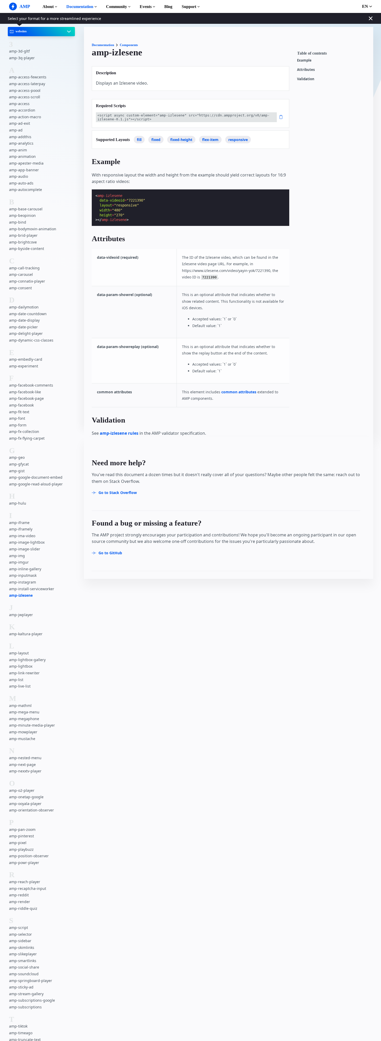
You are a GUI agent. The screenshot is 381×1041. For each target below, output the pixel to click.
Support (189, 6)
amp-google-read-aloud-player (36, 484)
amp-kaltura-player (26, 633)
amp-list (16, 679)
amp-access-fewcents (27, 77)
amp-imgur (19, 562)
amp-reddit (19, 894)
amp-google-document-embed (35, 477)
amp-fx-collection (24, 431)
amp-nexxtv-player (25, 771)
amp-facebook (21, 405)
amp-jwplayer (21, 614)
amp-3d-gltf (19, 51)
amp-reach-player (24, 881)
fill (139, 139)
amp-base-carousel (26, 208)
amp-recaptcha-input (27, 888)
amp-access (19, 103)
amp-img (17, 555)
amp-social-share (24, 967)
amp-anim (18, 149)
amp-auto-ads (21, 183)
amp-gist (17, 470)
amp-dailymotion (24, 307)
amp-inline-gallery (25, 568)
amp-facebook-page (26, 398)
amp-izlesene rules (119, 433)
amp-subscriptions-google (32, 1000)
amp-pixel (17, 842)
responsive (238, 139)
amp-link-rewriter (24, 672)
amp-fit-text (19, 411)
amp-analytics (21, 143)
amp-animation (22, 156)
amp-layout (19, 653)
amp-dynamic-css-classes (31, 340)
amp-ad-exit (19, 123)
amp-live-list (20, 686)
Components (129, 45)
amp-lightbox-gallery (27, 659)
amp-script (18, 927)
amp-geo (17, 457)
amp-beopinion (22, 215)
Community (116, 6)
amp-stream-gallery (26, 993)
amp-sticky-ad (21, 987)
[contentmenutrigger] (332, 54)
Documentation (79, 6)
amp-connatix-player (27, 281)
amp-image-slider (24, 549)
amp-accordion (22, 110)
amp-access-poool (24, 90)
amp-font (17, 418)
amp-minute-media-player (32, 725)
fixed (155, 139)
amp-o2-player (21, 790)
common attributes (238, 391)
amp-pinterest (21, 835)
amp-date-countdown (28, 313)
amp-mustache (22, 738)
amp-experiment (23, 366)
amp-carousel (21, 274)
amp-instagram (22, 582)
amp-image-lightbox (27, 542)
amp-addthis (20, 136)
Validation (305, 79)
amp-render (19, 901)
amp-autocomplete (25, 189)
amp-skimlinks (21, 947)
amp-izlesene (21, 595)
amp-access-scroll (24, 96)
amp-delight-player (26, 333)
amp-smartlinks (22, 960)
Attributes (306, 70)
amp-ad (16, 130)
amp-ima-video (22, 535)
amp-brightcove (23, 242)
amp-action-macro (25, 116)
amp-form (17, 425)
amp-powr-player (24, 862)
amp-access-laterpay (27, 83)
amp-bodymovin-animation (32, 228)
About (48, 6)
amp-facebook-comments (31, 385)
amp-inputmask (23, 575)
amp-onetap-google (26, 796)
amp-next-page (22, 764)
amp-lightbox (20, 666)
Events (146, 6)
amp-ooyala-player (25, 803)
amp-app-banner (24, 169)
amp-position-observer (29, 855)
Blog (168, 6)
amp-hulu (17, 503)
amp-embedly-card (25, 359)
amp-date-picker (23, 326)
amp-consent (20, 287)
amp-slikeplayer (23, 953)
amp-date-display (24, 320)
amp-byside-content (26, 248)
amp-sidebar (20, 940)
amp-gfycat (19, 464)
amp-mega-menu (24, 712)
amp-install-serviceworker (31, 588)
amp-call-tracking (24, 267)
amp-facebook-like (25, 391)
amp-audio (18, 176)
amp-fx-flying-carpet (27, 438)
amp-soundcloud (24, 973)
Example (304, 60)
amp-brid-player (23, 235)
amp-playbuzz (21, 849)
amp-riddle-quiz (23, 908)
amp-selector (20, 934)
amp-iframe (19, 522)
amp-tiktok (18, 1026)
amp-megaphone (24, 718)
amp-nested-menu (25, 757)
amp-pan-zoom (22, 829)
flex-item (210, 139)
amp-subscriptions (25, 1007)
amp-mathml (20, 705)
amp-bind (17, 222)
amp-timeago (20, 1032)
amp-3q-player (22, 57)
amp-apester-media (26, 163)
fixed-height (181, 139)
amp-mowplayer (23, 731)
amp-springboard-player (30, 980)
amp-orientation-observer (31, 810)
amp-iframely (20, 529)
